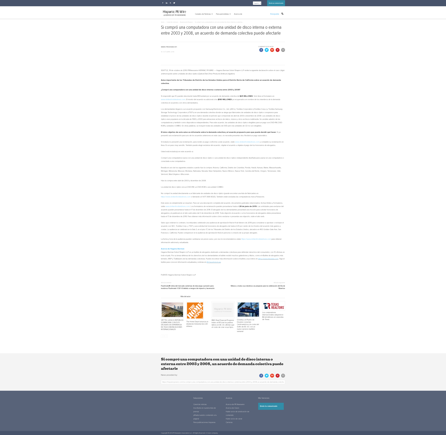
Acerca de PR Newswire (235, 404)
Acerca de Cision (232, 408)
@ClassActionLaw (214, 262)
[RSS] (170, 3)
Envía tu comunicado (268, 406)
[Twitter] (174, 3)
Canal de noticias (200, 404)
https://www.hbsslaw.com (268, 259)
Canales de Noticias (203, 14)
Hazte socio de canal (234, 419)
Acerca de (238, 14)
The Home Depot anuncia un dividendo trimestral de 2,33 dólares (197, 324)
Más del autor (186, 296)
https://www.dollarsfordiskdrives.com (176, 197)
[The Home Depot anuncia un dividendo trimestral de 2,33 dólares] (197, 310)
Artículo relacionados (170, 296)
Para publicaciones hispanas (204, 422)
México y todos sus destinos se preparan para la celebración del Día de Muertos (258, 287)
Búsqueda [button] (274, 14)
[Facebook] (162, 3)
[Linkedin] (166, 3)
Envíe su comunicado (276, 3)
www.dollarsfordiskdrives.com (173, 99)
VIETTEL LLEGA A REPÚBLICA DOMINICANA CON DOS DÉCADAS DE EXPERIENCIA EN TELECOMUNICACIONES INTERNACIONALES (172, 324)
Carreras (229, 422)
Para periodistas (222, 14)
